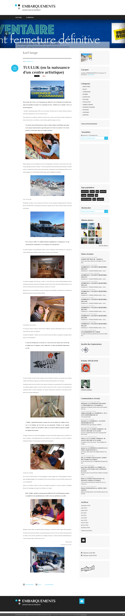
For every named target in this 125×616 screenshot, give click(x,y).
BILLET (85, 89)
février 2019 (84, 522)
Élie (82, 457)
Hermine (84, 421)
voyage (84, 195)
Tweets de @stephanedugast (89, 123)
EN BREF (85, 94)
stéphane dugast (86, 199)
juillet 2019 (84, 510)
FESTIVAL (86, 99)
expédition (100, 199)
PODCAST (86, 109)
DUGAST (84, 429)
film (96, 195)
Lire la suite (91, 74)
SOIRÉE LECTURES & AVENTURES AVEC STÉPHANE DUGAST (93, 469)
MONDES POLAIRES (89, 107)
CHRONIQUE (86, 91)
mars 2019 (84, 520)
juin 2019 (83, 513)
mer (97, 191)
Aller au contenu (5, 1)
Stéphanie (84, 403)
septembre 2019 (85, 505)
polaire (92, 191)
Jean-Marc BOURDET (88, 467)
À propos (30, 17)
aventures (90, 195)
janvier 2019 (84, 525)
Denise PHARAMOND (88, 488)
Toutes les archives (86, 530)
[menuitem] (19, 17)
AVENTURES (86, 86)
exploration (85, 191)
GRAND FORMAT (88, 104)
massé (83, 448)
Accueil (18, 17)
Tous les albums (103, 245)
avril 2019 (84, 518)
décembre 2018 (85, 527)
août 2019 (84, 508)
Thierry (83, 438)
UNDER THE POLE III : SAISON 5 (92, 259)
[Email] (83, 540)
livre (94, 199)
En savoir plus (84, 614)
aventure (103, 191)
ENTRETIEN (86, 97)
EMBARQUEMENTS (38, 6)
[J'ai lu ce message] (123, 614)
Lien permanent (29, 584)
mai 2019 (83, 515)
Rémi (82, 478)
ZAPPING (86, 115)
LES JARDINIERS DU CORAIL (90, 332)
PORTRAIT (86, 112)
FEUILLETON (86, 102)
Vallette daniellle (86, 413)
